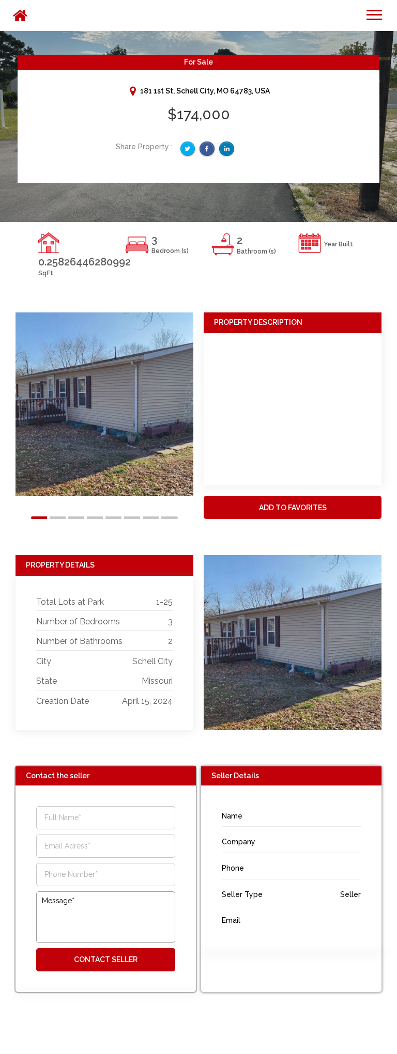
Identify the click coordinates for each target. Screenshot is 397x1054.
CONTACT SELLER (106, 959)
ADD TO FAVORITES (293, 508)
